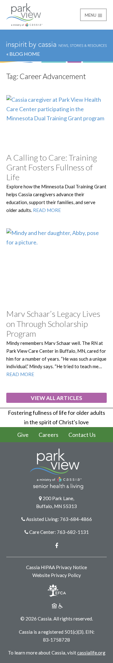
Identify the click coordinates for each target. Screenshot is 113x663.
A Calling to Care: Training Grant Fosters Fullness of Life (51, 167)
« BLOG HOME (23, 54)
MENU (91, 15)
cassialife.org (91, 652)
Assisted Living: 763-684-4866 (59, 519)
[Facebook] (56, 545)
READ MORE (47, 210)
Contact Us (82, 434)
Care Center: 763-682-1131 (59, 532)
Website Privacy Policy (56, 575)
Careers (48, 434)
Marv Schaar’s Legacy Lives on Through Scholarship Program (53, 323)
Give (23, 434)
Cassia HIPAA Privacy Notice (56, 567)
